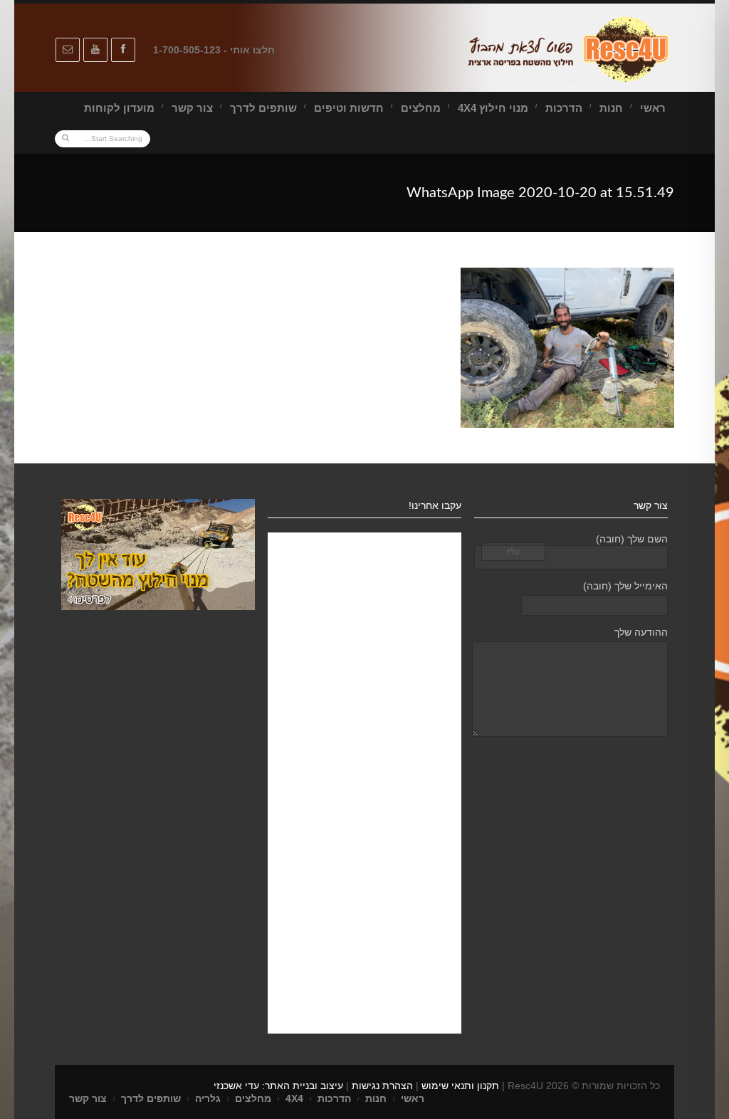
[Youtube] (95, 50)
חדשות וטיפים (349, 108)
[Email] (68, 50)
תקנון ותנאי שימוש (460, 1085)
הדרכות (563, 108)
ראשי (653, 108)
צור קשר (192, 108)
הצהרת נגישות (382, 1085)
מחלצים (421, 108)
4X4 (294, 1098)
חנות (611, 108)
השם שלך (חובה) (632, 539)
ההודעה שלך (641, 632)
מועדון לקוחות (119, 108)
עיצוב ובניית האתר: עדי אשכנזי (278, 1085)
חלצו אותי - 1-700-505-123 (214, 50)
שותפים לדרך (263, 108)
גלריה (208, 1098)
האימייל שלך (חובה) (625, 586)
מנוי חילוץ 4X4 (493, 108)
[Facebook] (123, 50)
